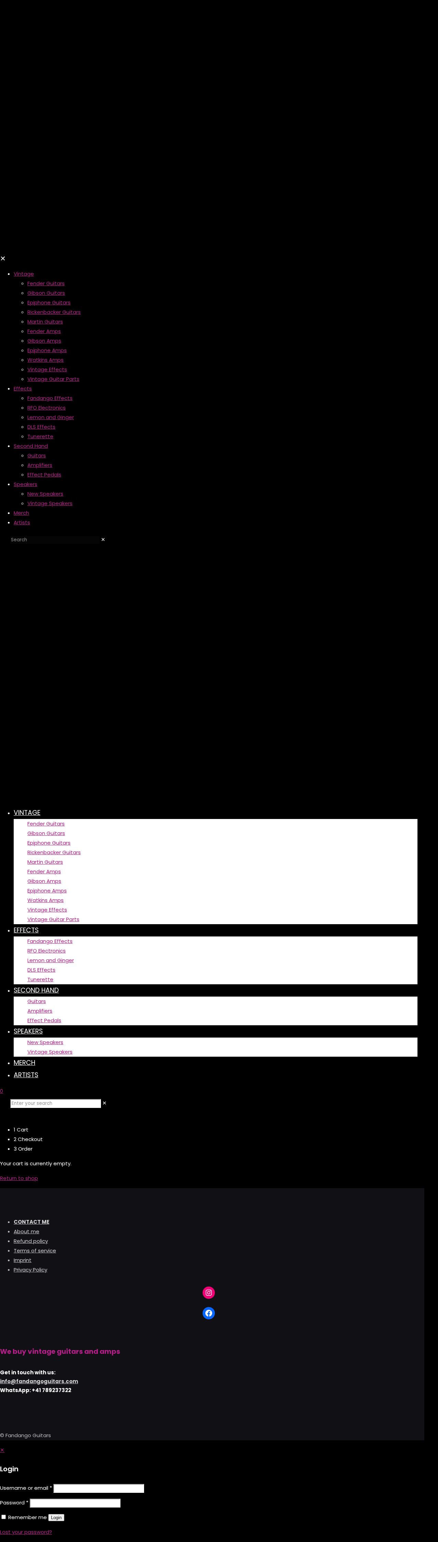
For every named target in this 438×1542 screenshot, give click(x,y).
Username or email (26, 1487)
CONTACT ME (31, 1221)
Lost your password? (26, 1532)
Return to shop (19, 1178)
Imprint (22, 1260)
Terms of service (35, 1250)
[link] (103, 539)
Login (56, 1517)
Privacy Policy (30, 1269)
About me (26, 1231)
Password (14, 1502)
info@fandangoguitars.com (39, 1381)
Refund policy (31, 1241)
